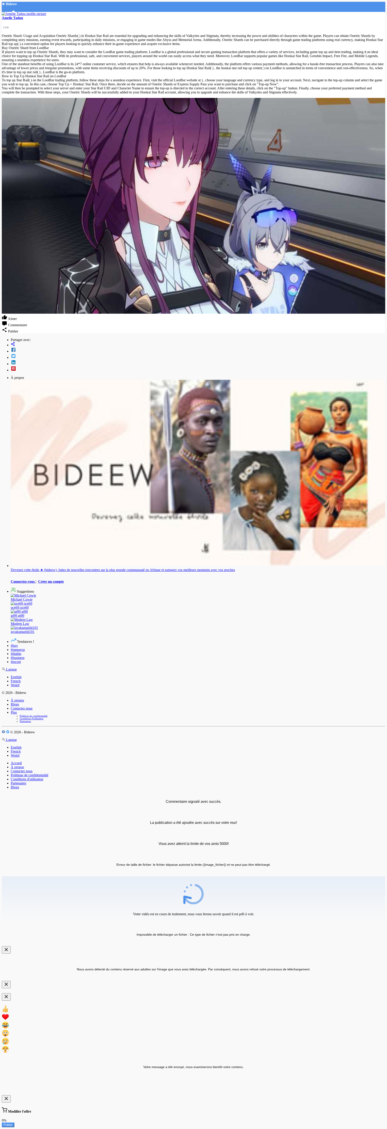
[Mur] (198, 344)
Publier (8, 1125)
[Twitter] (198, 356)
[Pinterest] (198, 369)
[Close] (6, 950)
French (16, 681)
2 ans (6, 27)
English (16, 677)
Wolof (15, 685)
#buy (14, 646)
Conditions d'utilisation (31, 718)
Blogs (15, 704)
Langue (11, 669)
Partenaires (25, 721)
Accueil (16, 763)
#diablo (16, 654)
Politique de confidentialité (33, 716)
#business (17, 658)
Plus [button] (14, 712)
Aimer (12, 319)
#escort (16, 662)
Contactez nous (21, 708)
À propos (17, 700)
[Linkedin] (198, 363)
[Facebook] (198, 350)
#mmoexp (18, 650)
